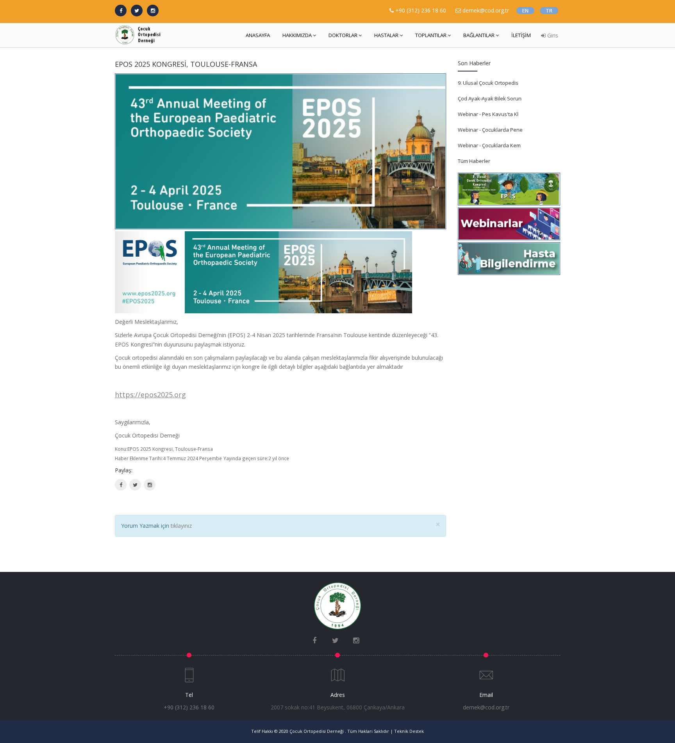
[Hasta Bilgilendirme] (509, 257)
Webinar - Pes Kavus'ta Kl (488, 114)
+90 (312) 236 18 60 (420, 10)
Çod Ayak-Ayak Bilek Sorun (489, 98)
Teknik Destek (409, 731)
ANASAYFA (258, 35)
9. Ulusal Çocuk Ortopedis (488, 82)
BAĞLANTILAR (479, 35)
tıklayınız (181, 525)
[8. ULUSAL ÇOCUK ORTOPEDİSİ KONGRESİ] (509, 187)
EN (525, 10)
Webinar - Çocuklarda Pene (490, 129)
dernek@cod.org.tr (486, 707)
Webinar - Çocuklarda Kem (489, 145)
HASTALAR (386, 35)
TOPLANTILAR (430, 35)
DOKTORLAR (343, 35)
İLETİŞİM (521, 35)
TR (549, 10)
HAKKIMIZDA (297, 35)
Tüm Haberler (474, 160)
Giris (552, 35)
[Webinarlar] (509, 222)
